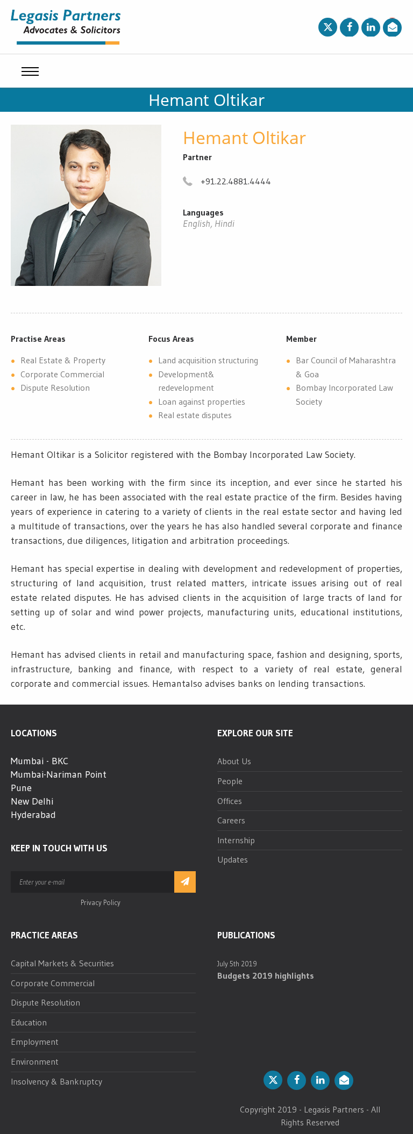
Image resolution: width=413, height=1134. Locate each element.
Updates (232, 859)
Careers (231, 820)
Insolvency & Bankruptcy (56, 1081)
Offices (229, 800)
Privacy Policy (100, 902)
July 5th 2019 (237, 963)
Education (29, 1022)
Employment (35, 1041)
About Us (234, 761)
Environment (35, 1061)
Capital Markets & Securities (62, 963)
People (230, 781)
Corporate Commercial (53, 983)
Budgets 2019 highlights (265, 975)
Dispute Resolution (45, 1002)
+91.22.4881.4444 (236, 181)
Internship (236, 840)
